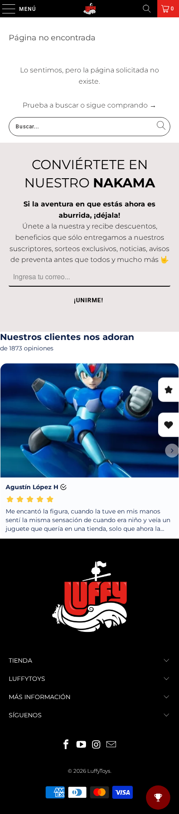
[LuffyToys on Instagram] (96, 745)
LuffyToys (98, 771)
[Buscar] (147, 8)
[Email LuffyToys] (111, 745)
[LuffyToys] (89, 8)
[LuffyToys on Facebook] (66, 745)
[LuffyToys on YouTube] (81, 745)
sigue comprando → (121, 105)
